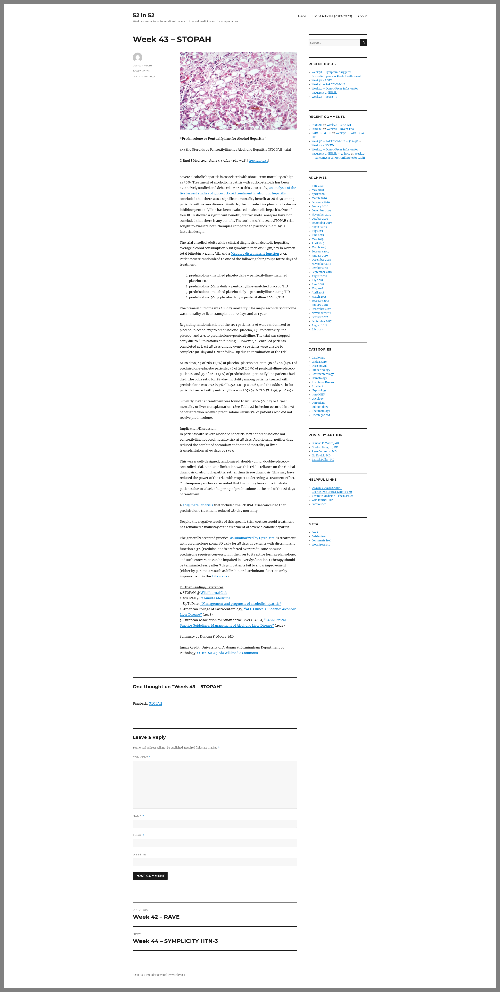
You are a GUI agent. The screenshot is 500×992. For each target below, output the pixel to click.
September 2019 (322, 223)
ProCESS (317, 129)
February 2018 (320, 300)
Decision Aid (319, 366)
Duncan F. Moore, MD (325, 443)
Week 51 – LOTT (322, 80)
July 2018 (317, 280)
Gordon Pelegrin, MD (325, 447)
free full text (258, 160)
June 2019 (318, 235)
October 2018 (320, 268)
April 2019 (318, 243)
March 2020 (319, 198)
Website (139, 854)
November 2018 (321, 264)
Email (139, 835)
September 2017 (322, 321)
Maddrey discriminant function (255, 253)
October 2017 (320, 317)
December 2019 (321, 210)
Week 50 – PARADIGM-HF (328, 84)
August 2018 (319, 276)
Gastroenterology (144, 76)
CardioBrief (319, 504)
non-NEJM (318, 394)
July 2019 (317, 231)
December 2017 (321, 309)
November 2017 (321, 313)
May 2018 (317, 288)
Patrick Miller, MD (323, 459)
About (362, 16)
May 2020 (318, 190)
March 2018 (319, 296)
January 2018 (320, 305)
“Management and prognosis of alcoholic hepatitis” (240, 604)
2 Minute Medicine (215, 598)
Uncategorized (321, 415)
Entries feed (319, 536)
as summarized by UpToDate (252, 538)
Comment (142, 757)
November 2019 (321, 214)
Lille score (219, 576)
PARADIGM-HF (321, 133)
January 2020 (320, 206)
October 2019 (320, 218)
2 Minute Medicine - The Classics (332, 496)
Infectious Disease (323, 382)
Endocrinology (321, 370)
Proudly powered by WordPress (165, 975)
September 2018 (322, 272)
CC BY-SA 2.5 (207, 653)
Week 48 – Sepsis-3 (324, 96)
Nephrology (319, 390)
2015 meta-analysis (198, 505)
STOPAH (155, 703)
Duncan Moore (142, 65)
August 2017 (319, 325)
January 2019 (320, 255)
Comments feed (321, 540)
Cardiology (318, 357)
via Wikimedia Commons (238, 653)
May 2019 (318, 239)
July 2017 (317, 329)
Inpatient (317, 386)
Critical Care (319, 361)
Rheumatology (321, 411)
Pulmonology (320, 407)
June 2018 (318, 284)
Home (301, 16)
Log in (316, 532)
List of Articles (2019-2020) (332, 16)
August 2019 (319, 227)
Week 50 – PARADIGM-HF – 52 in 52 (335, 141)
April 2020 (318, 194)
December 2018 (321, 259)
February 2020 (321, 202)
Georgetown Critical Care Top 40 (332, 492)
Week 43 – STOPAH (339, 125)
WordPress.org (321, 544)
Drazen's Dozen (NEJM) (327, 487)
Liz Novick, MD (321, 455)
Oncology (317, 398)
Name (138, 816)
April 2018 (318, 292)
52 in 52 (143, 15)
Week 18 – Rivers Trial (340, 129)
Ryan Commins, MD (324, 451)
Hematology (319, 378)
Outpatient (318, 402)
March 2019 (319, 247)
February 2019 (320, 251)
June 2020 (318, 186)
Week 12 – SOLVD (323, 145)
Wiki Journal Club (214, 593)
